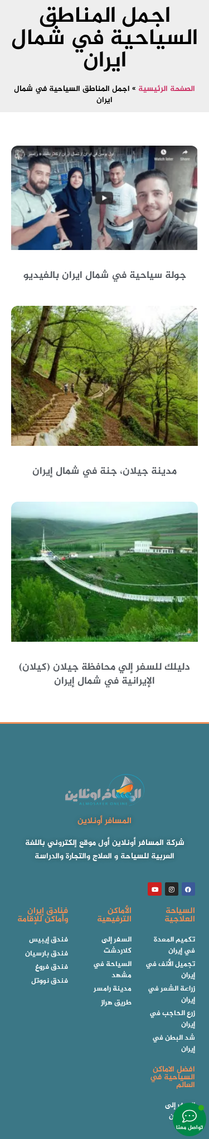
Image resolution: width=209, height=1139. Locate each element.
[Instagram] (171, 889)
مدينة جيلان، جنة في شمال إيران (104, 471)
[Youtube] (154, 889)
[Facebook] (188, 889)
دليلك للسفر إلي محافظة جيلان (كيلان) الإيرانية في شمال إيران (104, 674)
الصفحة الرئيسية (166, 89)
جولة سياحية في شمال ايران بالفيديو (104, 275)
